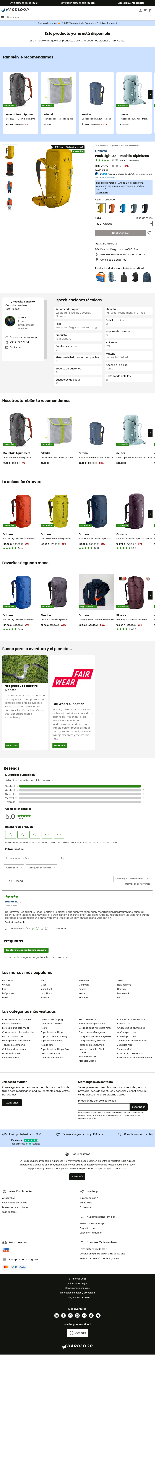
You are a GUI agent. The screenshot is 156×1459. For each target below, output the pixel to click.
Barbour (45, 998)
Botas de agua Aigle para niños (95, 1028)
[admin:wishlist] (149, 233)
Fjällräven (84, 981)
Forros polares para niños (92, 1024)
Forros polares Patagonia (92, 1032)
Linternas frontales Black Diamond (91, 1051)
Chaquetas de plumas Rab (131, 1028)
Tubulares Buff (124, 1049)
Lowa (5, 998)
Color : (106, 199)
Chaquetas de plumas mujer (17, 1019)
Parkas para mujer (11, 1024)
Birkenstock (123, 993)
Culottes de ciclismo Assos (131, 1019)
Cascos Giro (123, 1024)
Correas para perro (127, 1036)
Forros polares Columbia (91, 1045)
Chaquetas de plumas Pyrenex (95, 1036)
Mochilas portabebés (52, 1058)
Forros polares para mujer (15, 1028)
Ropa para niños (87, 1019)
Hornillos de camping (52, 1019)
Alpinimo (114, 146)
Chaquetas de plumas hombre (18, 1032)
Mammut (83, 998)
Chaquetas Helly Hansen (92, 1041)
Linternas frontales (11, 1053)
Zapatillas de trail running (54, 1036)
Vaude (82, 993)
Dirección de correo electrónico (97, 1101)
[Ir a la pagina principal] (97, 146)
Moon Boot (46, 989)
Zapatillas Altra (124, 1045)
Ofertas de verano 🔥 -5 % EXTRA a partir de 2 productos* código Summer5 (77, 23)
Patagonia (7, 981)
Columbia (84, 985)
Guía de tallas (144, 218)
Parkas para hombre (12, 1036)
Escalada (103, 146)
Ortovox (101, 151)
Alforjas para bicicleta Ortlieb (132, 1041)
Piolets (44, 1028)
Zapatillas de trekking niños (55, 1049)
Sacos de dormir (10, 1058)
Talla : (98, 218)
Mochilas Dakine (87, 1061)
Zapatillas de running (51, 1041)
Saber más (102, 192)
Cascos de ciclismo (51, 1053)
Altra (43, 981)
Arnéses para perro (127, 1032)
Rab (4, 989)
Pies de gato (47, 1045)
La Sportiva (8, 993)
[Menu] (2, 17)
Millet (43, 985)
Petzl (119, 998)
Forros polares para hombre (16, 1041)
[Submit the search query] (151, 17)
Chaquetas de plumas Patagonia (134, 1058)
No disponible (120, 233)
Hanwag (121, 989)
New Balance (124, 985)
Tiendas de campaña (13, 1045)
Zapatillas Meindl (87, 1057)
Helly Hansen (47, 993)
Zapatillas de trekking (52, 1032)
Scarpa (82, 989)
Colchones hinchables (14, 1049)
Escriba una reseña (129, 160)
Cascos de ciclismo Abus (130, 1053)
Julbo (120, 981)
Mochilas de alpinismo (130, 146)
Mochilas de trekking (51, 1024)
